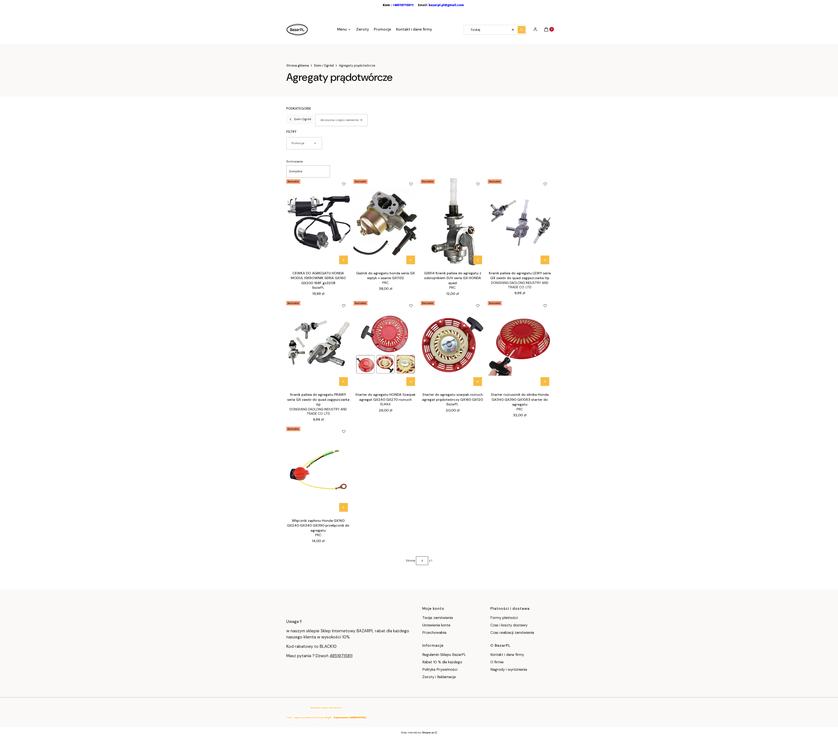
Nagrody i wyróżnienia (508, 669)
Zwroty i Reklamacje (439, 676)
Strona (410, 560)
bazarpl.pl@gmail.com (446, 5)
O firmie (497, 662)
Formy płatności (504, 617)
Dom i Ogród (324, 65)
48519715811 (341, 655)
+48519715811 (403, 5)
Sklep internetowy (417, 732)
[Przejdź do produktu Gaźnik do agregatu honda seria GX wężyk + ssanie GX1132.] (385, 222)
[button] (521, 29)
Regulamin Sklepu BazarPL (444, 654)
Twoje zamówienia (437, 617)
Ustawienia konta (436, 625)
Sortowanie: (295, 161)
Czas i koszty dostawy (508, 625)
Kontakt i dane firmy (507, 654)
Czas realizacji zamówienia (512, 632)
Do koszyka (343, 260)
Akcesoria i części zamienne (341, 120)
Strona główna (297, 65)
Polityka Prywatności (439, 669)
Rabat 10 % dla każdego (442, 662)
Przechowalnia (434, 632)
